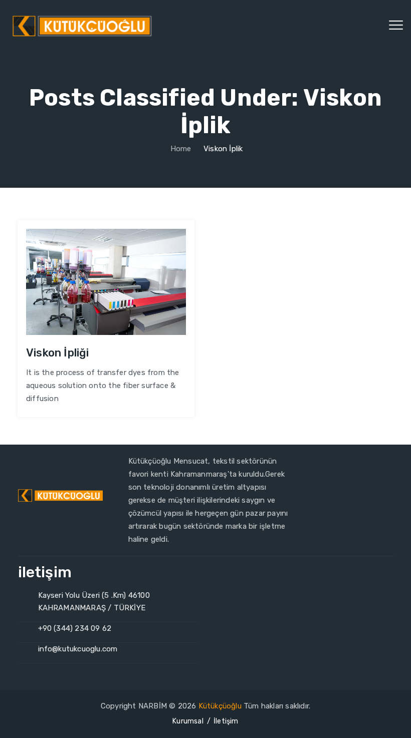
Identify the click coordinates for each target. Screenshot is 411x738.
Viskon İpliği (57, 352)
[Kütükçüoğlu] (83, 25)
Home (179, 148)
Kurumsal (187, 721)
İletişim (226, 721)
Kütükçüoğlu (220, 705)
